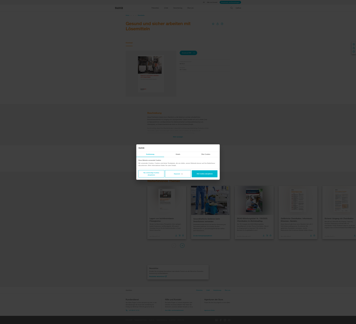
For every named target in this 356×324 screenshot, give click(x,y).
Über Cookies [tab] (205, 154)
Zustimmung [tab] (150, 154)
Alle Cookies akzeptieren (205, 174)
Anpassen (177, 174)
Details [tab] (178, 154)
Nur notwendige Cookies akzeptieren (151, 174)
